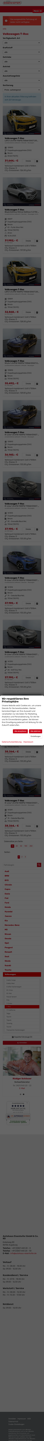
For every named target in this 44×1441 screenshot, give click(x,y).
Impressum (28, 742)
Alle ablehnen (36, 731)
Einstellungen (36, 736)
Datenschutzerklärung (12, 742)
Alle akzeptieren (20, 731)
